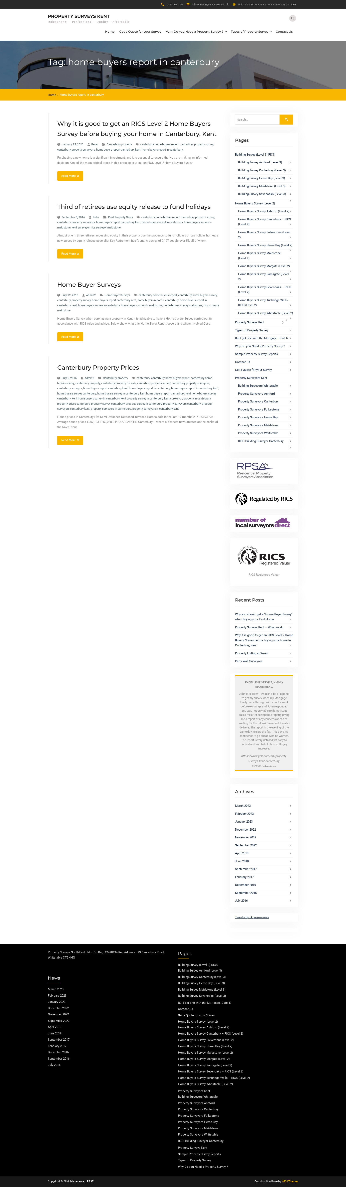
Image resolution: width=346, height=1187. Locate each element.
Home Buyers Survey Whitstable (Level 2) (265, 313)
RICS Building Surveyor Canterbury (261, 441)
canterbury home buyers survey (197, 295)
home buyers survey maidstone (183, 305)
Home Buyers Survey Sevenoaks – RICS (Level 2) (210, 1071)
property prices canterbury (73, 403)
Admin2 (91, 295)
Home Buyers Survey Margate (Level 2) (264, 266)
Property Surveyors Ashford (256, 393)
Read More (68, 176)
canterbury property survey (196, 144)
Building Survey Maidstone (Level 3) (262, 186)
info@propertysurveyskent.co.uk (210, 4)
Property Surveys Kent (79, 16)
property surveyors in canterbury (111, 408)
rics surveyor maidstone (106, 227)
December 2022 (245, 829)
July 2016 (241, 900)
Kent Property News (120, 217)
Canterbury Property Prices (98, 367)
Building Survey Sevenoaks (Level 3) (262, 194)
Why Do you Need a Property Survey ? (194, 31)
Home (110, 31)
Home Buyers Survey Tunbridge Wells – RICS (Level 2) (214, 1078)
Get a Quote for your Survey (140, 31)
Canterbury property (119, 144)
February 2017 (244, 877)
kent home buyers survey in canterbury (96, 398)
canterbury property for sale (118, 383)
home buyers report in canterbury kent (194, 388)
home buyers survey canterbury (76, 393)
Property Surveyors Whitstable (258, 433)
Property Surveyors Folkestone (258, 409)
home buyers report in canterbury (162, 149)
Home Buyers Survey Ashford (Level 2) (263, 211)
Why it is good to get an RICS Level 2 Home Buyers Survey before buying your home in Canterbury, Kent (264, 640)
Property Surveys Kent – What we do (259, 627)
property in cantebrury (197, 398)
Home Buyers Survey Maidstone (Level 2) (205, 1052)
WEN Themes (290, 1181)
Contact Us (284, 31)
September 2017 (246, 869)
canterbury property (87, 383)
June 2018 (242, 861)
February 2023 (244, 814)
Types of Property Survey (249, 31)
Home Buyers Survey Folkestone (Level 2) (206, 1040)
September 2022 (246, 845)
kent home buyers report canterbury (162, 393)
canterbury (143, 378)
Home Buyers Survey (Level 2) (255, 203)
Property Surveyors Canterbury (258, 401)
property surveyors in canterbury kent (155, 408)
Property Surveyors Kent (251, 378)
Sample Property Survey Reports (256, 354)
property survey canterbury (108, 403)
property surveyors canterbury (182, 403)
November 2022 (245, 837)
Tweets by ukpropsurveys (252, 917)
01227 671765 (175, 4)
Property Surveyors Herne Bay (258, 417)
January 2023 (244, 821)
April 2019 (241, 853)
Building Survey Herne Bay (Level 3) (261, 178)
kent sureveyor (81, 227)
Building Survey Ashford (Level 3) (260, 162)
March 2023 (243, 806)
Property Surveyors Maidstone (258, 425)
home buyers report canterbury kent (118, 149)
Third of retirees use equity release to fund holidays (134, 206)
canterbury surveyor (69, 388)
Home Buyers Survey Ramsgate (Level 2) (205, 1065)
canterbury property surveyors (76, 149)
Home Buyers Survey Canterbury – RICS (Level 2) (210, 1033)
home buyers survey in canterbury (99, 305)
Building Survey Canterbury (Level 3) (262, 170)
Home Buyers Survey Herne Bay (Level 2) (265, 245)
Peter (94, 144)
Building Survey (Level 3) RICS (255, 154)
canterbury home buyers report (159, 144)
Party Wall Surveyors (249, 661)
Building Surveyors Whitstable (258, 385)
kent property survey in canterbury (142, 398)
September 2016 (246, 893)
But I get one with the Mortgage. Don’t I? (261, 338)
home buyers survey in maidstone (141, 305)
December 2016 (245, 885)
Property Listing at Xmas (251, 653)
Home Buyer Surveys (89, 284)
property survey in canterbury (144, 403)
